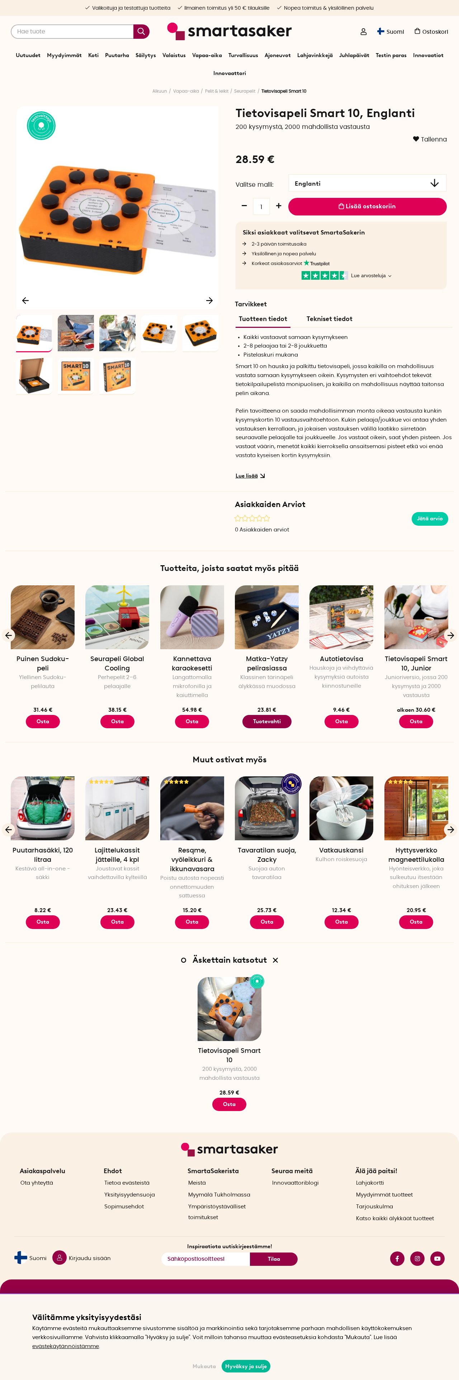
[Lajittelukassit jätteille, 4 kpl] (117, 808)
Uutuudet (28, 55)
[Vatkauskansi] (341, 808)
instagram (414, 1258)
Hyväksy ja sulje (246, 1366)
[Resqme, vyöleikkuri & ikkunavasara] (192, 808)
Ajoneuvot (278, 55)
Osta (192, 721)
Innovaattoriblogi (295, 1183)
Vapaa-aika (207, 55)
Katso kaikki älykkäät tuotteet (395, 1218)
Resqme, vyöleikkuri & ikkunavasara (192, 860)
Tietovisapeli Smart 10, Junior (416, 664)
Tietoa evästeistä (127, 1183)
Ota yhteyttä (36, 1183)
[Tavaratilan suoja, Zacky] (267, 808)
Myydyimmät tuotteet (384, 1195)
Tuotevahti (267, 721)
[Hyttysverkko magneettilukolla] (416, 808)
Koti (93, 55)
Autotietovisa (341, 659)
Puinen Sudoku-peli (42, 664)
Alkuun (159, 91)
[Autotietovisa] (341, 617)
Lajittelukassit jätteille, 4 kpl (117, 855)
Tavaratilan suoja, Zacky (267, 855)
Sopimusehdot (124, 1206)
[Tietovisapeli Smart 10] (229, 1009)
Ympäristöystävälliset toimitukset (217, 1212)
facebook (394, 1258)
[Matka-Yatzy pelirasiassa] (267, 617)
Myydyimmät (64, 55)
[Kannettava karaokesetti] (192, 617)
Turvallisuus (243, 55)
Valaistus (174, 55)
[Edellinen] (26, 300)
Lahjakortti (370, 1183)
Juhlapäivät (354, 55)
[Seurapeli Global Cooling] (117, 617)
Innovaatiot (428, 55)
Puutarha (117, 55)
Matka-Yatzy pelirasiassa (267, 664)
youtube (435, 1258)
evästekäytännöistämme (65, 1346)
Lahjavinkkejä (315, 55)
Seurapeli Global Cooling (117, 664)
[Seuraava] (209, 300)
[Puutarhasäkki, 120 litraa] (43, 808)
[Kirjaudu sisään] (363, 32)
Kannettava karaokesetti (192, 664)
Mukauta (204, 1366)
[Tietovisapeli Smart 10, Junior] (416, 617)
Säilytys (146, 55)
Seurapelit (244, 91)
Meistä (197, 1183)
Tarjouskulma (374, 1206)
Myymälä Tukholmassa (219, 1195)
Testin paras (391, 55)
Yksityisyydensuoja (129, 1195)
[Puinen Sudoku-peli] (43, 617)
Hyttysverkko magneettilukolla (416, 855)
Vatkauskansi (341, 850)
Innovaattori (229, 73)
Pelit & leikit (216, 91)
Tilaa (274, 1259)
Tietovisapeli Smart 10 (229, 1056)
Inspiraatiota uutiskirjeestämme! (229, 1246)
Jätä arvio (430, 518)
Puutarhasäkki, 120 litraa (43, 855)
